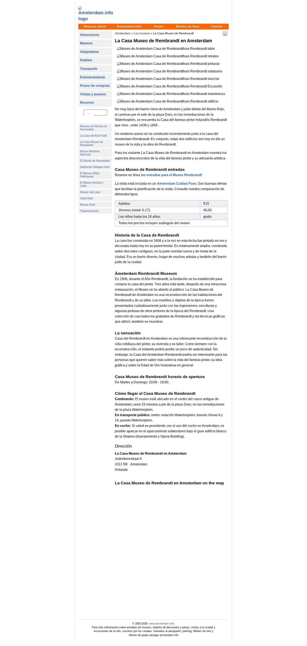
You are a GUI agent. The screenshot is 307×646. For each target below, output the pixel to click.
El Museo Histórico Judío (91, 184)
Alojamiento (89, 52)
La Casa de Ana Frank (93, 135)
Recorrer (87, 102)
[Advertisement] (172, 12)
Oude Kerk (86, 198)
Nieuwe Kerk (87, 204)
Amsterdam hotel (129, 26)
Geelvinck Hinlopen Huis (95, 167)
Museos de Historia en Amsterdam (93, 128)
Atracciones (89, 35)
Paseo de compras (95, 85)
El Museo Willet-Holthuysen (90, 175)
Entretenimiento (92, 77)
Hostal (158, 26)
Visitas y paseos (93, 94)
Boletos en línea (187, 26)
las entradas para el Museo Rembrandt (171, 175)
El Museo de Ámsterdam (95, 160)
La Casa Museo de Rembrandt (91, 143)
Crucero (216, 26)
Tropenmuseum (89, 210)
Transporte (88, 68)
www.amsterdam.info (161, 623)
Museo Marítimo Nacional (90, 153)
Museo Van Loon (90, 192)
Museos (86, 43)
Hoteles (86, 60)
